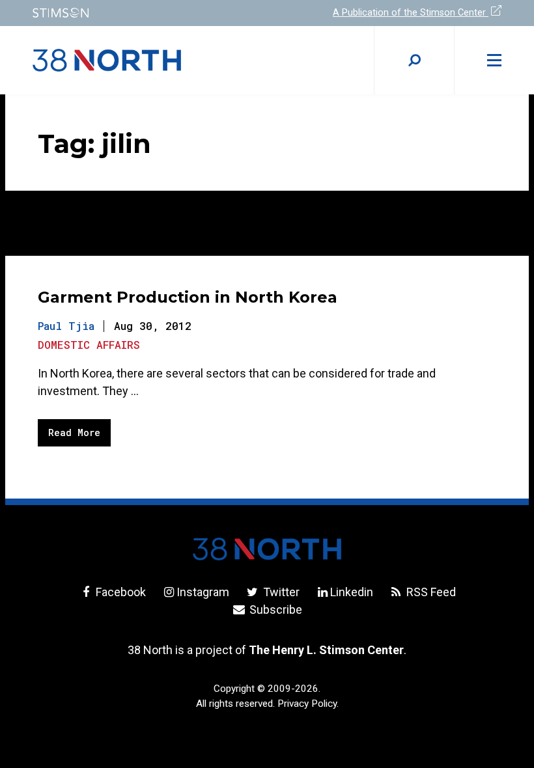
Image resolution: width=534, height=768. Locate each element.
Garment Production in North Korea (187, 297)
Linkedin (351, 592)
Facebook (119, 592)
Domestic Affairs (89, 344)
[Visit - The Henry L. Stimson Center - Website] (142, 13)
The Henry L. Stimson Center (326, 650)
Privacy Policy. (308, 703)
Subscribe (274, 609)
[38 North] (267, 549)
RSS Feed (430, 592)
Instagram (202, 592)
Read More (74, 432)
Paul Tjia (66, 326)
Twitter (279, 592)
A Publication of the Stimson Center (410, 12)
